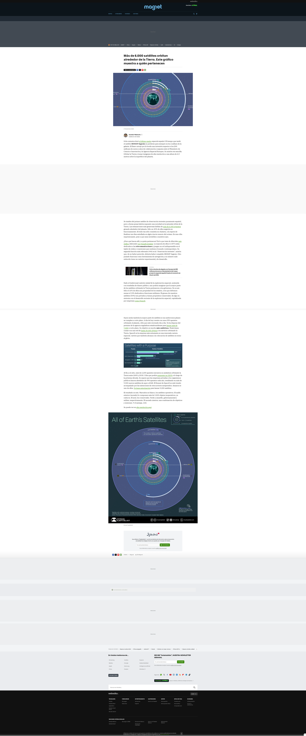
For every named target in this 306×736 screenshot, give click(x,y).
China (128, 45)
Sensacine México (139, 721)
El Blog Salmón (191, 701)
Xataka (110, 701)
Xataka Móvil (112, 703)
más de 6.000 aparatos (172, 226)
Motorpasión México (164, 722)
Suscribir (180, 662)
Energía (126, 663)
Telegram (177, 674)
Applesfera (111, 706)
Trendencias (177, 701)
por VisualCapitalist (145, 244)
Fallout (139, 45)
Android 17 (146, 649)
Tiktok (189, 674)
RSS (180, 674)
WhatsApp (161, 674)
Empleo (126, 669)
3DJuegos (124, 701)
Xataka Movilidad (143, 663)
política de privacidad (161, 548)
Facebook (197, 14)
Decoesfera (177, 703)
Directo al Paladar (152, 701)
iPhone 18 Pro (176, 649)
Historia (135, 13)
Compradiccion (178, 706)
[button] (135, 135)
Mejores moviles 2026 (125, 649)
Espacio (141, 660)
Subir (192, 694)
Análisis (126, 660)
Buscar (194, 687)
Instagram (173, 674)
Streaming (111, 660)
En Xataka (151, 267)
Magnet (153, 7)
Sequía (133, 45)
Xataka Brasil (112, 723)
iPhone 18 (145, 45)
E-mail (145, 70)
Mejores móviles (154, 45)
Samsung (126, 666)
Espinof (137, 703)
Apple (110, 666)
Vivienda (127, 13)
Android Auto (168, 45)
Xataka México (112, 721)
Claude (153, 649)
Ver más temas (113, 675)
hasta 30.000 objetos (149, 330)
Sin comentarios (130, 70)
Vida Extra (124, 703)
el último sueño (145, 141)
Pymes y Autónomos (190, 704)
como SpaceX (140, 301)
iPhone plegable (137, 649)
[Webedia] (194, 1)
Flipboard (142, 70)
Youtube (170, 674)
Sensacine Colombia (137, 724)
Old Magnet (140, 554)
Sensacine (137, 701)
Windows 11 (142, 669)
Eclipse (179, 45)
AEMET (122, 45)
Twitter (194, 14)
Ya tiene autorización (142, 388)
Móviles (111, 663)
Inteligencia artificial (144, 666)
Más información (165, 734)
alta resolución (143, 407)
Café (162, 45)
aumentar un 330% (164, 375)
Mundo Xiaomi (112, 711)
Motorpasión (164, 701)
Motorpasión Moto (165, 703)
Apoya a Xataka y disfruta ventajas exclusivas (180, 680)
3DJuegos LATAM (126, 721)
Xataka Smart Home (112, 708)
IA (174, 45)
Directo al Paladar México (152, 722)
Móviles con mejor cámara (164, 649)
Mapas (110, 13)
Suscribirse (165, 545)
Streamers (118, 13)
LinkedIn (186, 674)
